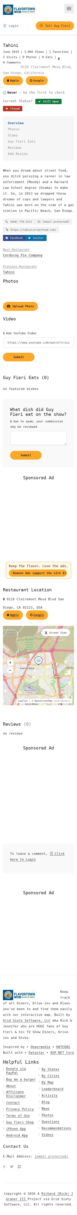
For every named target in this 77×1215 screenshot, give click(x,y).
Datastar (36, 1053)
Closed (14, 108)
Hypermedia (40, 1047)
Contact (13, 1103)
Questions (50, 1122)
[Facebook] (4, 1167)
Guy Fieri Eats (22, 141)
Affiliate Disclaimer (16, 1094)
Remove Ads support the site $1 (39, 573)
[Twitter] (11, 1167)
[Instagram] (19, 1167)
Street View (58, 632)
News (46, 1108)
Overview (16, 123)
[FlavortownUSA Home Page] (19, 10)
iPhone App (16, 1129)
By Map (48, 1082)
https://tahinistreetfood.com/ (32, 229)
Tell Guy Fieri (56, 26)
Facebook (15, 237)
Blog (46, 1102)
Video (13, 135)
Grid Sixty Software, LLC (26, 1020)
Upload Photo (22, 306)
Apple (14, 80)
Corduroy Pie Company (22, 252)
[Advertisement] (38, 521)
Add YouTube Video (20, 333)
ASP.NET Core (62, 1053)
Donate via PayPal (16, 1071)
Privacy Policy (20, 1109)
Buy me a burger (21, 1079)
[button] (10, 662)
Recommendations (56, 1128)
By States (50, 1069)
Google (38, 80)
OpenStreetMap (44, 701)
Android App (17, 1135)
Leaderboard (52, 1089)
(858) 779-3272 (20, 221)
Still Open (50, 101)
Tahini (20, 269)
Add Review (18, 154)
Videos (48, 1135)
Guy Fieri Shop (20, 1122)
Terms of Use (18, 1116)
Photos (14, 129)
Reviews (15, 148)
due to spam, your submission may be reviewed (36, 424)
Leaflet (23, 701)
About (11, 1086)
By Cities (50, 1076)
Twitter (37, 237)
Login (13, 26)
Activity (49, 1095)
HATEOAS (63, 1047)
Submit (18, 357)
